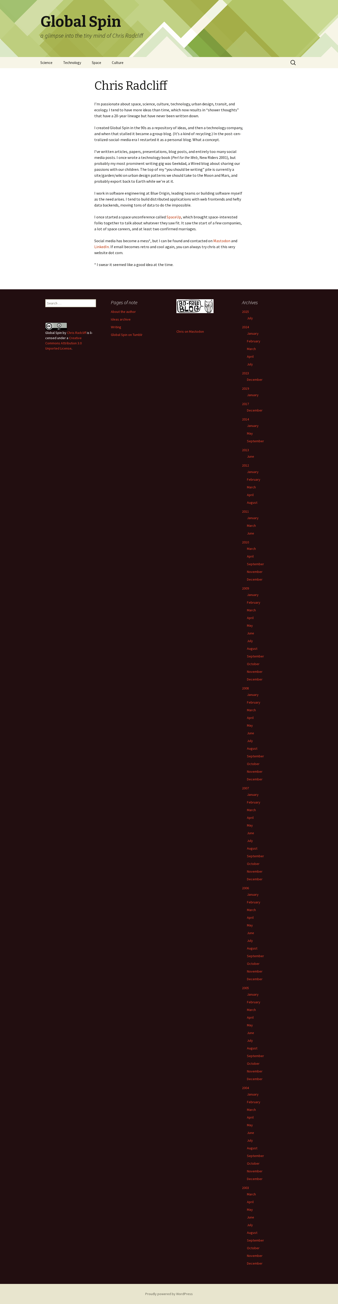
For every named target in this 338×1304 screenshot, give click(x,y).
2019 (245, 388)
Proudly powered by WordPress (169, 1294)
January (253, 333)
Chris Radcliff (76, 332)
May (250, 433)
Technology (72, 62)
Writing (116, 327)
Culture (117, 62)
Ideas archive (121, 319)
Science (46, 62)
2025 (245, 311)
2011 (245, 511)
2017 (245, 404)
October (253, 664)
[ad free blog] (195, 306)
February (253, 341)
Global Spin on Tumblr (127, 334)
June (250, 456)
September (255, 441)
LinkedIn (101, 246)
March (251, 349)
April (250, 356)
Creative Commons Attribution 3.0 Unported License (63, 343)
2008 (245, 688)
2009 (245, 588)
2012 (245, 465)
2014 (245, 419)
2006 (245, 888)
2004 (245, 1088)
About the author (123, 311)
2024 (245, 327)
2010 (245, 542)
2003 (245, 1187)
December (255, 379)
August (252, 502)
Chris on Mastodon (190, 331)
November (255, 571)
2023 (245, 373)
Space (96, 62)
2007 (245, 788)
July (250, 318)
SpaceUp (174, 216)
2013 (245, 450)
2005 (245, 988)
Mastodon (221, 240)
